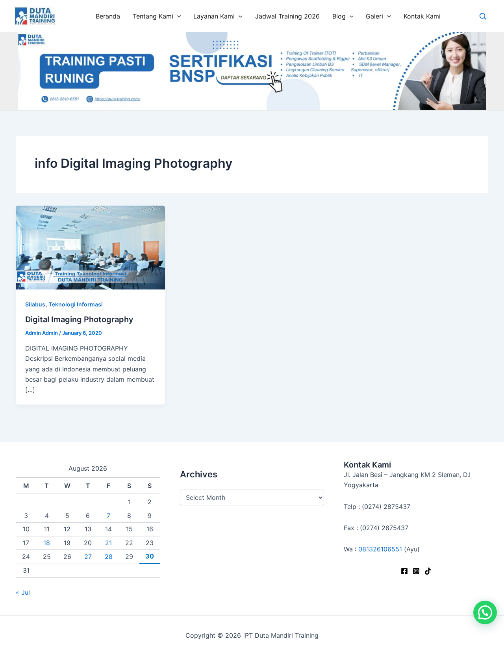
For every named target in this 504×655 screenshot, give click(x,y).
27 (88, 556)
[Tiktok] (428, 571)
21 (108, 543)
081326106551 (380, 549)
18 (46, 543)
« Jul (23, 592)
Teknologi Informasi (76, 304)
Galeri (374, 16)
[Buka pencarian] (482, 16)
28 (109, 556)
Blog (339, 16)
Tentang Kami (153, 16)
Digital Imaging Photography (79, 319)
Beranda (108, 16)
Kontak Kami (422, 16)
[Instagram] (416, 571)
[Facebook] (404, 571)
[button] (485, 612)
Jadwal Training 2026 (287, 16)
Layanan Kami (214, 16)
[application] (177, 16)
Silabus (35, 304)
